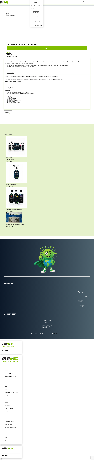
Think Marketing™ (58, 333)
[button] (93, 3)
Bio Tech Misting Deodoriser (12, 72)
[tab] (8, 52)
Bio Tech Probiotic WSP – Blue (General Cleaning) (15, 224)
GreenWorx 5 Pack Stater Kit (11, 159)
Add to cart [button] (11, 161)
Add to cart (7, 112)
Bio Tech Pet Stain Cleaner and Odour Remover (15, 70)
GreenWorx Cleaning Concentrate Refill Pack (14, 209)
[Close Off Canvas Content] (1, 354)
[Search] (82, 3)
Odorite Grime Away (10, 73)
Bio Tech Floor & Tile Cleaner (11, 184)
